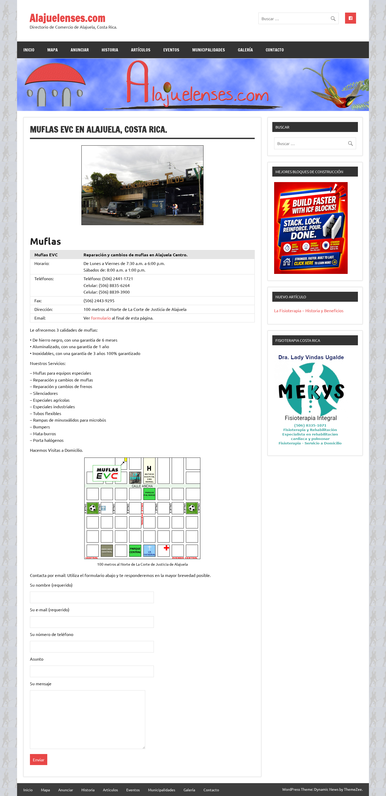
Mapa (52, 50)
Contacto (275, 50)
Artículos (140, 50)
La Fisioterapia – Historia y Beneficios (308, 310)
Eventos (171, 50)
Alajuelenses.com (67, 17)
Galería (245, 50)
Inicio (28, 50)
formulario (101, 317)
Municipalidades (208, 50)
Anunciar (80, 50)
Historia (110, 50)
